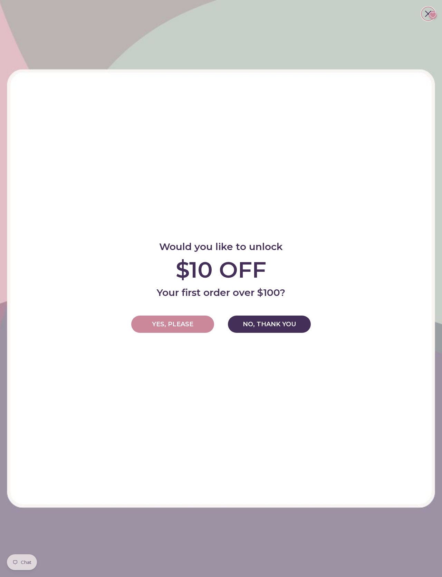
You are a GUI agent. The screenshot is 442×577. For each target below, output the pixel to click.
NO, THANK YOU (269, 324)
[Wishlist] (433, 15)
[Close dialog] (428, 14)
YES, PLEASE (172, 324)
